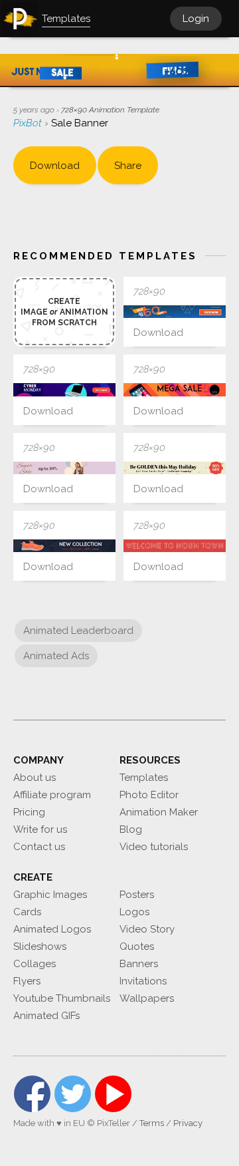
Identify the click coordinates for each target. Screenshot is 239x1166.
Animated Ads (56, 656)
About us (34, 778)
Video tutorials (154, 847)
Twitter (72, 1094)
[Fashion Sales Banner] (64, 468)
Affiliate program (52, 795)
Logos (134, 912)
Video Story (147, 929)
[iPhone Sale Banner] (174, 389)
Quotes (137, 946)
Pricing (29, 812)
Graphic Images (50, 895)
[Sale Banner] (174, 311)
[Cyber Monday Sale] (64, 389)
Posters (137, 895)
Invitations (143, 981)
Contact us (39, 847)
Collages (34, 964)
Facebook (32, 1094)
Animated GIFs (46, 1016)
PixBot (28, 123)
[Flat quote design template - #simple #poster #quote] (174, 545)
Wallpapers (147, 998)
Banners (139, 964)
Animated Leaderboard (78, 631)
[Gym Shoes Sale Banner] (64, 545)
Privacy (187, 1123)
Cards (27, 912)
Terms (151, 1123)
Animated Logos (52, 929)
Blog (131, 829)
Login (196, 19)
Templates (144, 778)
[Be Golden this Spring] (174, 468)
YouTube (113, 1094)
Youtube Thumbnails (61, 998)
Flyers (26, 981)
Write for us (40, 829)
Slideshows (39, 946)
